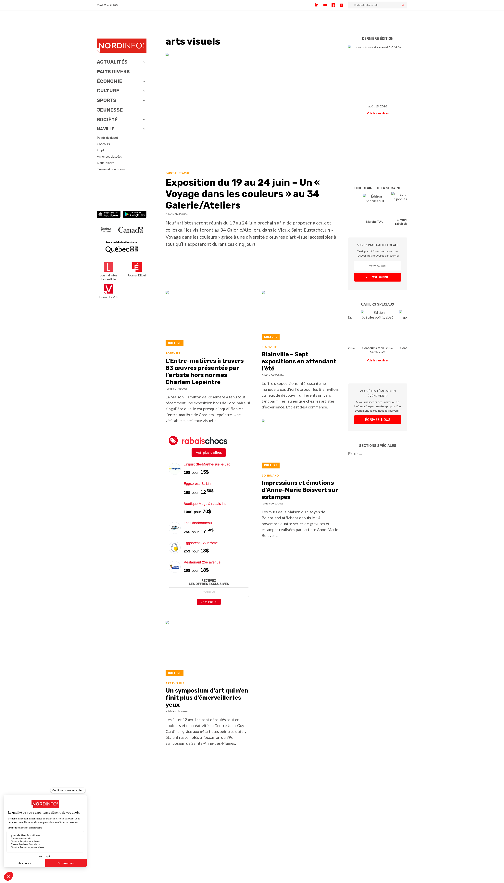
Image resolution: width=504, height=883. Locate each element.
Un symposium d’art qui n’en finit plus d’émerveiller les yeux (207, 697)
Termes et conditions (111, 169)
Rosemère (173, 353)
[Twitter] (344, 5)
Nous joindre (105, 162)
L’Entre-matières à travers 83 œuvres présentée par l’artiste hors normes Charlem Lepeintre (205, 371)
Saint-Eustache (178, 173)
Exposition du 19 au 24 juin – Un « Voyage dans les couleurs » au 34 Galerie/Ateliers (243, 194)
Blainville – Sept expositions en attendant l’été (299, 361)
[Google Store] (134, 215)
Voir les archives (378, 113)
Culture (108, 90)
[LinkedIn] (319, 5)
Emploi (101, 150)
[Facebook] (336, 5)
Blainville (269, 347)
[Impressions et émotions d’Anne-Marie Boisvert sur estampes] (300, 445)
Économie (109, 81)
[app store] (108, 215)
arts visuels (175, 683)
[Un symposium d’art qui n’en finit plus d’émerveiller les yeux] (209, 649)
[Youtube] (327, 5)
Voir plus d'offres (209, 452)
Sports (106, 100)
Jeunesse (110, 110)
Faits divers (113, 71)
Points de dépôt (107, 137)
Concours (103, 144)
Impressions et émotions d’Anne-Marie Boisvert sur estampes (300, 490)
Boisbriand (270, 475)
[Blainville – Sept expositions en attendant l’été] (300, 316)
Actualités (112, 62)
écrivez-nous (377, 419)
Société (107, 119)
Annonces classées (109, 156)
